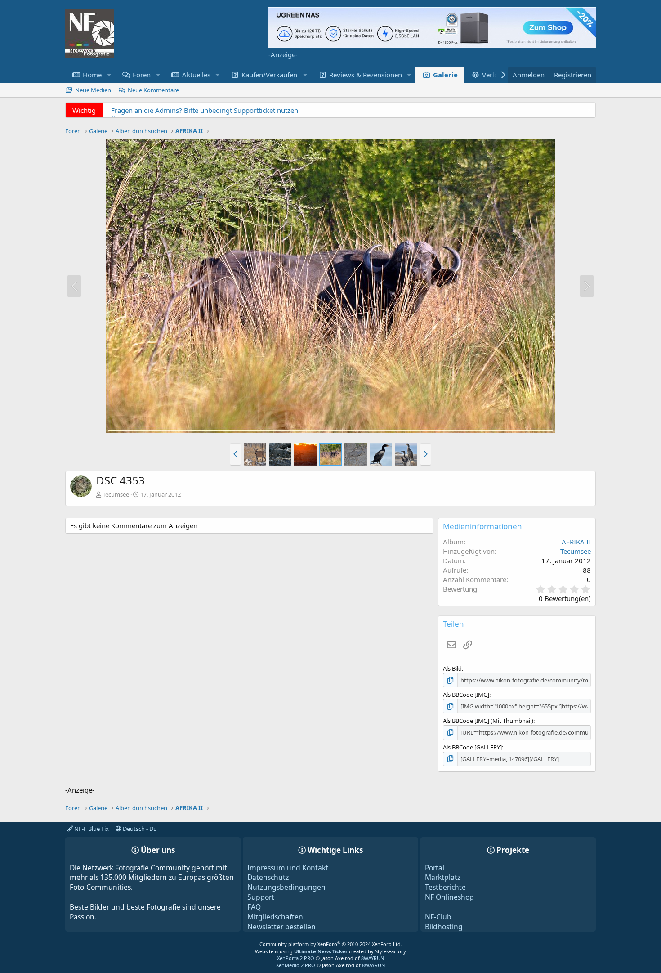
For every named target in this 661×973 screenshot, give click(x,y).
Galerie (445, 74)
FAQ (254, 907)
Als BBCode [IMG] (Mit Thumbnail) (488, 721)
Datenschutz (268, 877)
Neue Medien (93, 90)
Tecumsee (116, 494)
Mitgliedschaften (275, 917)
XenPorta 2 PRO (295, 958)
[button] (109, 75)
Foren (142, 74)
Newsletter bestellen (281, 927)
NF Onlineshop (449, 897)
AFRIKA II (576, 541)
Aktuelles (196, 74)
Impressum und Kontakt (287, 868)
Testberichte (445, 887)
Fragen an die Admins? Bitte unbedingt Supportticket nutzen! (205, 110)
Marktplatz (442, 877)
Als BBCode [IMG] (466, 695)
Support (260, 897)
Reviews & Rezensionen (365, 74)
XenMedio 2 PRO (295, 965)
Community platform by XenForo (330, 944)
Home (92, 74)
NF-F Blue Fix (91, 829)
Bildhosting (444, 927)
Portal (434, 868)
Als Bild (452, 668)
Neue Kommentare (153, 90)
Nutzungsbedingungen (286, 887)
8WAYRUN (372, 958)
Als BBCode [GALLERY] (472, 747)
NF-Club (438, 917)
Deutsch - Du (139, 829)
